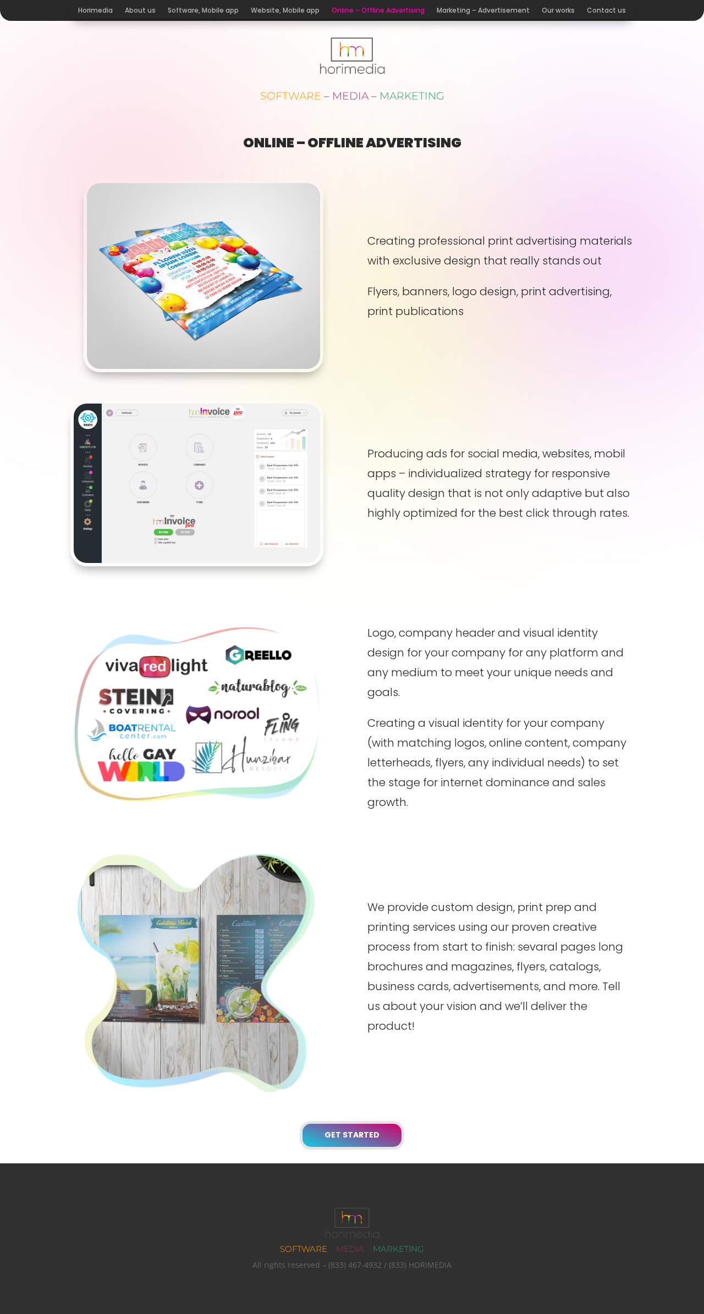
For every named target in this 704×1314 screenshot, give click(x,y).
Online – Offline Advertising (378, 11)
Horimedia (95, 11)
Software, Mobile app (203, 11)
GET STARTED (352, 1134)
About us (140, 11)
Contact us (606, 11)
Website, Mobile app (285, 11)
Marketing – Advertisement (483, 11)
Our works (558, 11)
